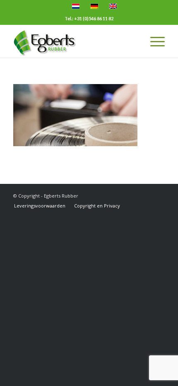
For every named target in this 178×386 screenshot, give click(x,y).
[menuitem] (40, 206)
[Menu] (153, 41)
